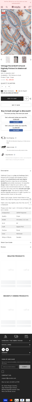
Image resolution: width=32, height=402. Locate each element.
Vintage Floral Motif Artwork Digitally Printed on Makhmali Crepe (14, 68)
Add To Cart (12, 98)
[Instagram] (7, 349)
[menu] (2, 7)
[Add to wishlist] (26, 99)
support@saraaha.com (9, 378)
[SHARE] (30, 99)
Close (30, 2)
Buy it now (16, 105)
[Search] (7, 7)
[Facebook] (3, 349)
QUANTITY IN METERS (8, 83)
